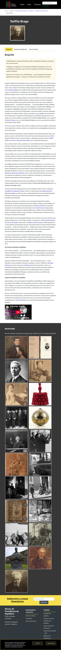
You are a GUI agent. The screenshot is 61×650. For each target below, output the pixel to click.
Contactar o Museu (30, 615)
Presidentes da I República (41, 10)
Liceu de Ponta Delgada (12, 90)
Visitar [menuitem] (22, 4)
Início (6, 10)
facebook (7, 622)
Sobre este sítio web (31, 621)
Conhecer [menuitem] (37, 4)
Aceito (38, 643)
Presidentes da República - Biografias (24, 10)
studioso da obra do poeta (35, 222)
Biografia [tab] (9, 49)
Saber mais (51, 643)
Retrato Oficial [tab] (33, 49)
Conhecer (11, 10)
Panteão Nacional (21, 300)
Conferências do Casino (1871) (44, 208)
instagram (14, 622)
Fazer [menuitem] (29, 4)
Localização (29, 618)
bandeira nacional (29, 265)
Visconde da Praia (10, 120)
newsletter (14, 624)
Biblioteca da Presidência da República (47, 638)
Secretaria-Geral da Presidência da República (49, 621)
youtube (7, 624)
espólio (42, 113)
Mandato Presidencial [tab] (20, 49)
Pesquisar (45, 6)
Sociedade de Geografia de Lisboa (14, 191)
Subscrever (44, 602)
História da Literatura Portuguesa (15, 173)
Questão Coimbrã (39, 205)
